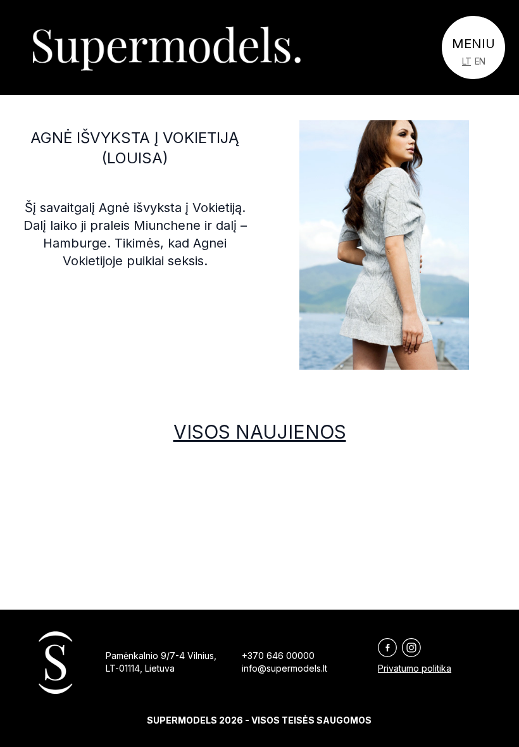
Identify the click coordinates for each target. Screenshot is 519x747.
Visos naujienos (259, 431)
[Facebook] (387, 647)
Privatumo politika (414, 668)
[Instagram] (411, 647)
